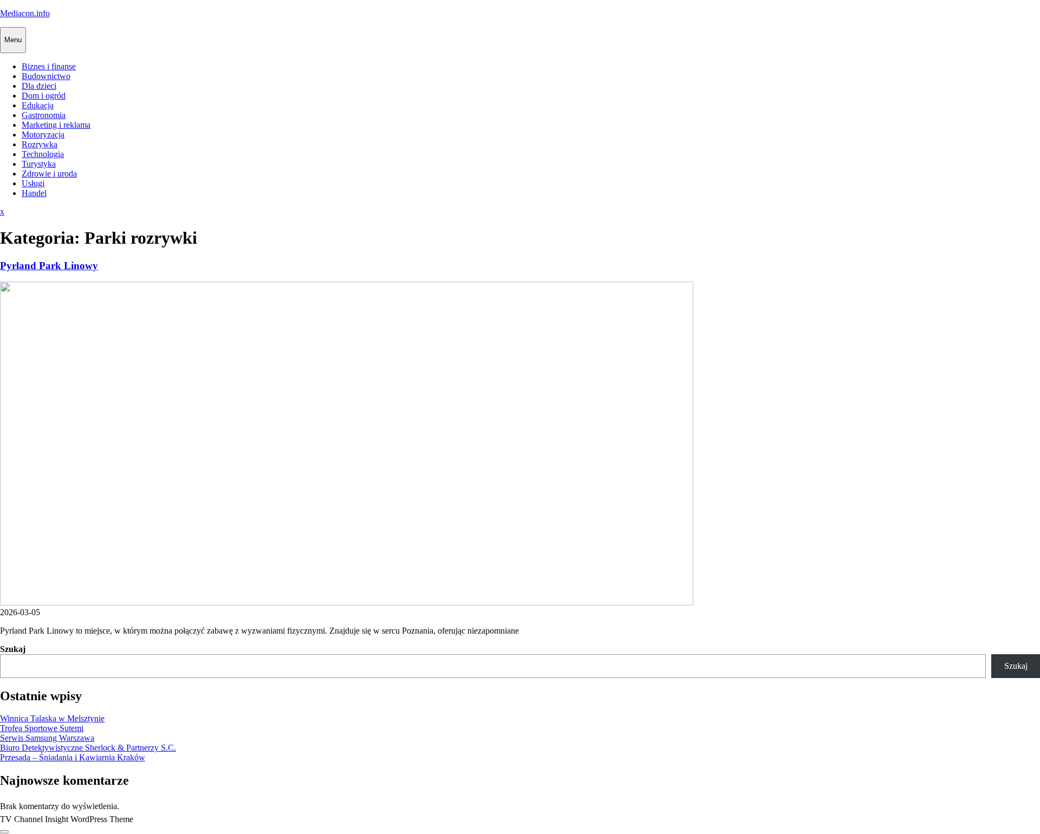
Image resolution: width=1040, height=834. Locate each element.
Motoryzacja (43, 134)
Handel (34, 193)
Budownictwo (46, 76)
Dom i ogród (44, 95)
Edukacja (38, 105)
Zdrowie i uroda (49, 173)
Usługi (33, 183)
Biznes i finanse (49, 66)
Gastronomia (44, 115)
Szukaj (12, 649)
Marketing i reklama (56, 124)
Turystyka (39, 163)
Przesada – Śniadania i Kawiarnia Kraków (72, 757)
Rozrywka (39, 144)
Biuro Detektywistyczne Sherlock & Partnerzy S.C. (88, 747)
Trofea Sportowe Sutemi (41, 728)
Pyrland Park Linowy (49, 265)
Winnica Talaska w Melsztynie (52, 718)
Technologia (43, 154)
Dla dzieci (39, 85)
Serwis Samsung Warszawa (47, 737)
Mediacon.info (25, 13)
